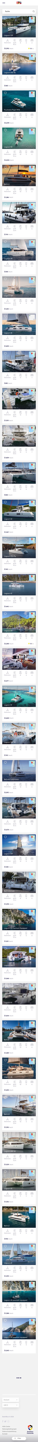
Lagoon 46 (8, 333)
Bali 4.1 (6, 221)
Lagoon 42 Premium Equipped (15, 928)
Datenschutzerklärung (9, 1431)
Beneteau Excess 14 (11, 668)
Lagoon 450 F (9, 965)
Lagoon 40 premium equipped (15, 1300)
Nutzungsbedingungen (9, 1429)
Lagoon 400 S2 (10, 73)
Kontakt (4, 1434)
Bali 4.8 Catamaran (11, 779)
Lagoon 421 (8, 296)
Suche (7, 11)
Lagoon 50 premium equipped (15, 1337)
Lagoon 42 (8, 519)
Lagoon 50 (8, 147)
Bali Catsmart (9, 891)
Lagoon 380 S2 (9, 742)
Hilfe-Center (6, 1426)
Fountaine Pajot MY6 (12, 110)
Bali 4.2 (6, 184)
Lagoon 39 (8, 259)
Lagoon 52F (8, 35)
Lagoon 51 (8, 705)
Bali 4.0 (7, 1114)
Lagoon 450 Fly (10, 407)
